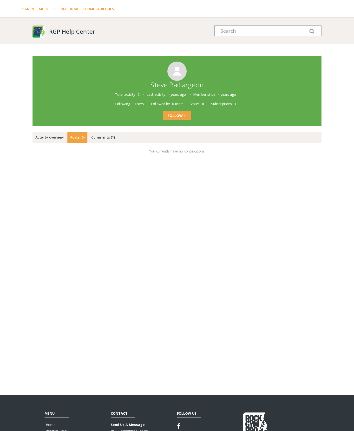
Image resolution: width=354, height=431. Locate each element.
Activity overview (49, 137)
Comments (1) (103, 137)
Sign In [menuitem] (28, 8)
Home (50, 424)
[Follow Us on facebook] (178, 426)
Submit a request (100, 8)
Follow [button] (175, 115)
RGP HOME (70, 8)
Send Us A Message (128, 424)
